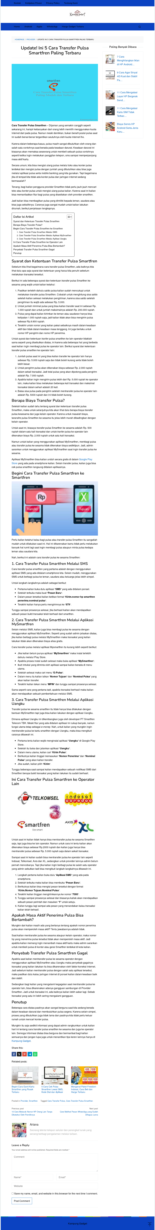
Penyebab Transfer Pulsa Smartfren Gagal (33, 249)
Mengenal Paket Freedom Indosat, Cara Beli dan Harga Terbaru (83, 1089)
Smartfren (33, 1100)
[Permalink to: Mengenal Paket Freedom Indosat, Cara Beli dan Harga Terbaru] (84, 1075)
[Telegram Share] (30, 1054)
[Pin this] (24, 1054)
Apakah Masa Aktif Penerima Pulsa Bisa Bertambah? (39, 245)
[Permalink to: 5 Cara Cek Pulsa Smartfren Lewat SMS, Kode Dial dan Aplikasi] (54, 1075)
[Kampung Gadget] (77, 13)
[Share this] (14, 1054)
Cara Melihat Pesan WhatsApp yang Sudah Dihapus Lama (79, 1111)
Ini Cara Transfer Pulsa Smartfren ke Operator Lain (38, 242)
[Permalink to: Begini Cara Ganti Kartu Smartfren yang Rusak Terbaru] (25, 1075)
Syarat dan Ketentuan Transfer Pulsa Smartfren (36, 221)
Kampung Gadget (21, 1041)
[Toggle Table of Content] (67, 216)
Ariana (34, 1124)
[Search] (139, 26)
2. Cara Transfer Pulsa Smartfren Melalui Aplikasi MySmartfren (44, 235)
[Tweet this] (19, 1054)
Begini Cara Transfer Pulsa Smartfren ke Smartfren (38, 228)
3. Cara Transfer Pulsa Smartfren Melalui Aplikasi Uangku (42, 238)
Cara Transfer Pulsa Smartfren (79, 1100)
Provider (24, 1100)
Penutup (17, 253)
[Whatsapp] (35, 1054)
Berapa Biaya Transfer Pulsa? (27, 224)
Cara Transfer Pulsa (56, 1100)
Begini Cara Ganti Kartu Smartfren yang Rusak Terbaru (23, 1089)
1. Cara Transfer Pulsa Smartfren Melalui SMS (37, 232)
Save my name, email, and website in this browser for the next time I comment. (56, 1193)
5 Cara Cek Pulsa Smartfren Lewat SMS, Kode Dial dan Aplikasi (52, 1089)
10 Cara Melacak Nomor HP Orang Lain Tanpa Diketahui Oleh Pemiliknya (32, 1111)
